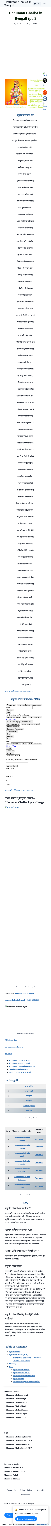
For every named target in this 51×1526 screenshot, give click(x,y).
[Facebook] (35, 3)
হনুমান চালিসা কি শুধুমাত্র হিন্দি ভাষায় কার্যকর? (26, 1382)
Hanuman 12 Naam (12, 1479)
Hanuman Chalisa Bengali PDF (19, 1448)
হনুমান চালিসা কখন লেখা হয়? (21, 1373)
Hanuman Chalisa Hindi (16, 1406)
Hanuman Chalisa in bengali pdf (22, 1066)
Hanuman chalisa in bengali (20, 1060)
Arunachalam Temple (14, 1047)
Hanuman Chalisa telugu (16, 1399)
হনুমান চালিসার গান (14, 1352)
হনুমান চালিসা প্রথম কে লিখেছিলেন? (24, 1376)
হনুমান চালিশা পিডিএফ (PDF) (18, 1355)
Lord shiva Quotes (11, 1464)
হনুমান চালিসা (29, 1086)
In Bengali (13, 1364)
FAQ (25, 1202)
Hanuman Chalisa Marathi (17, 1410)
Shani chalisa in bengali (18, 1069)
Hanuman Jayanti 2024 (13, 1468)
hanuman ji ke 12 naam (24, 993)
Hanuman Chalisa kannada (17, 1402)
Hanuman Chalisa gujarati (17, 1395)
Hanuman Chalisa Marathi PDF (19, 1441)
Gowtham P (20, 24)
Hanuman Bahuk (11, 1475)
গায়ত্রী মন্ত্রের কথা (29, 1106)
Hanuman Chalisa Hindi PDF (18, 1444)
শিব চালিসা (8, 1054)
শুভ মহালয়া (29, 1110)
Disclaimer (25, 1495)
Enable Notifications (26, 1519)
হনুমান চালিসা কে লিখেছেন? (21, 1370)
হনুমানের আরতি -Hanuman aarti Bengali (19, 691)
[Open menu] (44, 3)
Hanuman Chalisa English (16, 1414)
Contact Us (11, 1490)
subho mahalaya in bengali (20, 1072)
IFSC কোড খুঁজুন (11, 1040)
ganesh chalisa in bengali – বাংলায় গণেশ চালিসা (22, 1000)
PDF (6, 1433)
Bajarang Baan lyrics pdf (14, 1471)
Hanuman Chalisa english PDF (18, 1437)
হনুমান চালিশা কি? (18, 1379)
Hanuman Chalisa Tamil (16, 1417)
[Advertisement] (25, 52)
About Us (40, 1490)
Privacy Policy (26, 1490)
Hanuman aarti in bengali (19, 1063)
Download (39, 1139)
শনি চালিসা (29, 1101)
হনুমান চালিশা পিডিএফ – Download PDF (19, 790)
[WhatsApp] (39, 3)
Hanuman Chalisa (11, 1391)
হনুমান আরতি (29, 1091)
